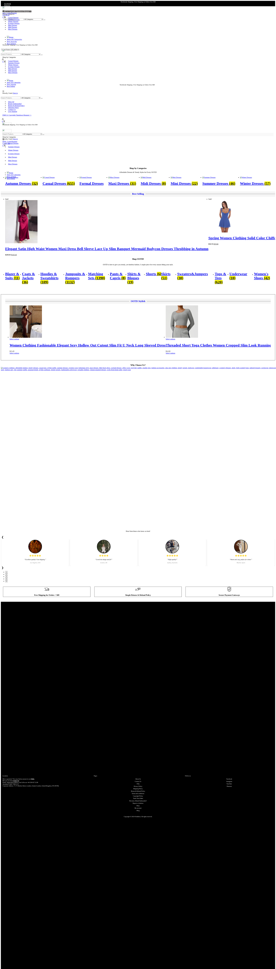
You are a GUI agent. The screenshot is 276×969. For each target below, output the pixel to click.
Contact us (16, 780)
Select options (14, 339)
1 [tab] (6, 572)
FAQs (32, 779)
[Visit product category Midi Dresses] (146, 177)
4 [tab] (6, 579)
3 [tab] (6, 576)
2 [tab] (6, 574)
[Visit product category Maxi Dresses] (113, 177)
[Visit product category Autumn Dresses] (11, 177)
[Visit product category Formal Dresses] (85, 177)
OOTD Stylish (138, 301)
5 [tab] (6, 581)
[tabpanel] (35, 552)
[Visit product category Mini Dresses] (176, 177)
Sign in (15, 93)
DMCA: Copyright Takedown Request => (16, 11)
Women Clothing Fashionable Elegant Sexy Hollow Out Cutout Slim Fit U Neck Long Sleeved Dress (88, 345)
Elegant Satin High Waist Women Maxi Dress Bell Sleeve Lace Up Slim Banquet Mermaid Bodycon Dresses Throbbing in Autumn (106, 249)
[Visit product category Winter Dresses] (246, 177)
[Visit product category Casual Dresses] (49, 177)
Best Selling (138, 193)
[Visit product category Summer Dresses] (209, 177)
